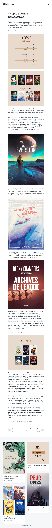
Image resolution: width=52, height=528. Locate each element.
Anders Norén (28, 525)
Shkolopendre (9, 4)
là (17, 252)
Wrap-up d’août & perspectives (37, 465)
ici (27, 129)
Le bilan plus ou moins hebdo (37, 508)
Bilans (30, 421)
